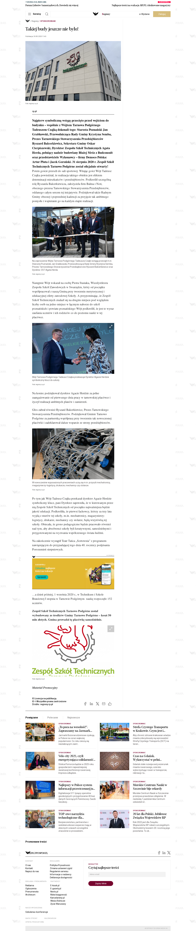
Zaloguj (162, 14)
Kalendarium (50, 918)
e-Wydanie (144, 14)
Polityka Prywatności (60, 865)
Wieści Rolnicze (57, 901)
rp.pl (34, 111)
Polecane (52, 717)
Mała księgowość (58, 894)
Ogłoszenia (30, 888)
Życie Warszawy (58, 904)
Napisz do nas (32, 871)
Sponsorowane (48, 21)
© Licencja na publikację (44, 698)
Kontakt (29, 868)
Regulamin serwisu (59, 871)
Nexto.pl (54, 891)
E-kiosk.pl (54, 885)
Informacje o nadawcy (60, 874)
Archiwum (30, 894)
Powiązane (31, 717)
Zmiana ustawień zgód (61, 868)
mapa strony (31, 918)
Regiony (35, 21)
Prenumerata (31, 891)
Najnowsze (73, 717)
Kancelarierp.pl (57, 898)
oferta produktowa (34, 922)
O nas (28, 865)
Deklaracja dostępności (61, 877)
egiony (106, 14)
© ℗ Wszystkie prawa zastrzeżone (49, 701)
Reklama (29, 885)
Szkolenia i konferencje (36, 912)
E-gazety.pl (55, 888)
